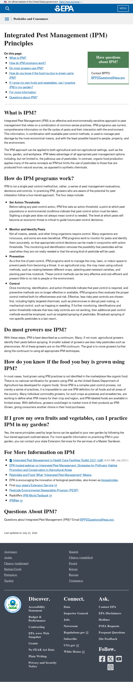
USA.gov (69, 645)
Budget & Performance (37, 618)
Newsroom (71, 626)
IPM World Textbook (35, 496)
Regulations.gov (74, 632)
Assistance (10, 552)
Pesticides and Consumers (31, 19)
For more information (22, 92)
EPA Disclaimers (110, 613)
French (73, 563)
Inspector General (76, 613)
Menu (123, 8)
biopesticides (109, 480)
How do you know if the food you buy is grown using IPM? (41, 75)
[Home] (64, 8)
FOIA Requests (109, 626)
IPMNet (14, 501)
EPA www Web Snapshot (39, 635)
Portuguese (10, 575)
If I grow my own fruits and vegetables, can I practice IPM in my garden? (42, 85)
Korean (73, 569)
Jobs (67, 620)
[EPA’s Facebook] (102, 658)
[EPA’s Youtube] (118, 658)
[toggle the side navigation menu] (7, 19)
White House (72, 652)
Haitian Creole (13, 569)
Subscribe (70, 639)
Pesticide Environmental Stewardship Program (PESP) (43, 490)
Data (67, 607)
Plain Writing (38, 656)
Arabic (8, 558)
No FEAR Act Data (41, 650)
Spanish (73, 552)
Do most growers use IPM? (26, 68)
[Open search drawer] (7, 8)
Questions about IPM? (23, 97)
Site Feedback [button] (108, 639)
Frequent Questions (112, 632)
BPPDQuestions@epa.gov (108, 78)
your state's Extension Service (35, 485)
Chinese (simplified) (81, 558)
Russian (73, 575)
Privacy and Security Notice (43, 664)
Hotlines (104, 620)
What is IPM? (17, 58)
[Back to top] (123, 672)
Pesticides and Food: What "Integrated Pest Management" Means (50, 475)
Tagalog (9, 581)
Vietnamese (76, 581)
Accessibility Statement (37, 608)
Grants (33, 643)
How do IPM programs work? (27, 63)
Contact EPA (107, 607)
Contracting (37, 627)
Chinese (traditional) (16, 563)
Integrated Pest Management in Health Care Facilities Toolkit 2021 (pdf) (58, 460)
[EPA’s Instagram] (110, 667)
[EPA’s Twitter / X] (110, 658)
